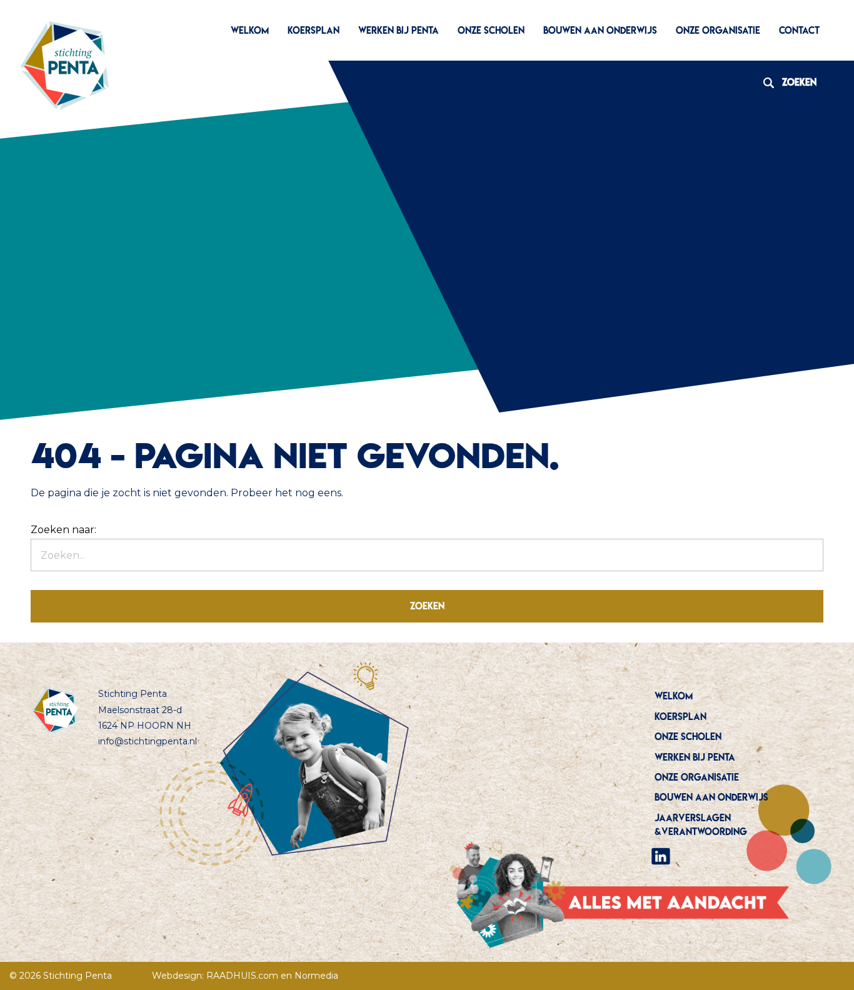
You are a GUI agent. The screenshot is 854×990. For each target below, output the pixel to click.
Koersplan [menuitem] (313, 30)
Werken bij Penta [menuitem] (398, 30)
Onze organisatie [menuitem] (718, 30)
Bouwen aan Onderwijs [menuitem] (600, 30)
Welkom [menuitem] (250, 30)
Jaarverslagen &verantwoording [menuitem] (701, 825)
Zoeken (785, 82)
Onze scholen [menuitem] (491, 30)
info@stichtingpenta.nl (147, 741)
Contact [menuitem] (799, 30)
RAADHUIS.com (242, 975)
